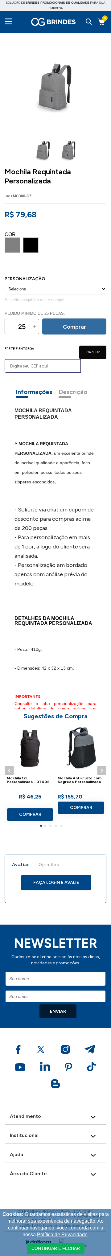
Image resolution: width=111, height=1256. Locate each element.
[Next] (101, 770)
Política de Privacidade (62, 1234)
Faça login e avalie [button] (56, 882)
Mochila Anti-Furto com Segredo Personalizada (79, 780)
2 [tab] (45, 826)
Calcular (93, 352)
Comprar (30, 814)
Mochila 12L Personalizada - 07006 (28, 780)
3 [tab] (51, 826)
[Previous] (9, 770)
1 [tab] (42, 826)
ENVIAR (58, 1011)
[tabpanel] (30, 775)
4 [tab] (57, 826)
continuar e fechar (55, 1248)
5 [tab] (62, 826)
